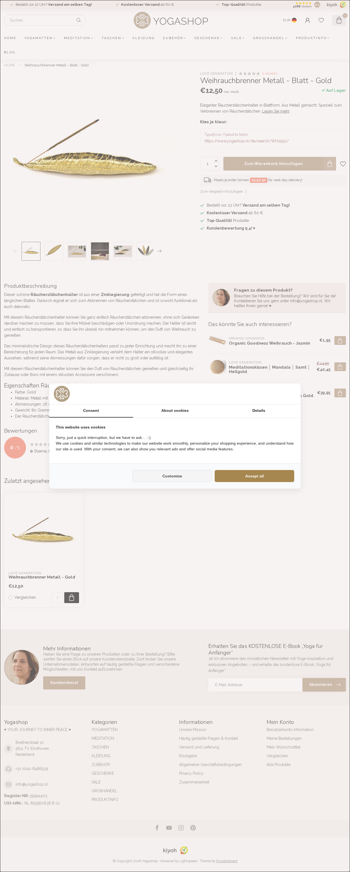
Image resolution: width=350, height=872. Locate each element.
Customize (172, 476)
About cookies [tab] (175, 410)
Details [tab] (258, 410)
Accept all (254, 476)
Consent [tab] (91, 410)
